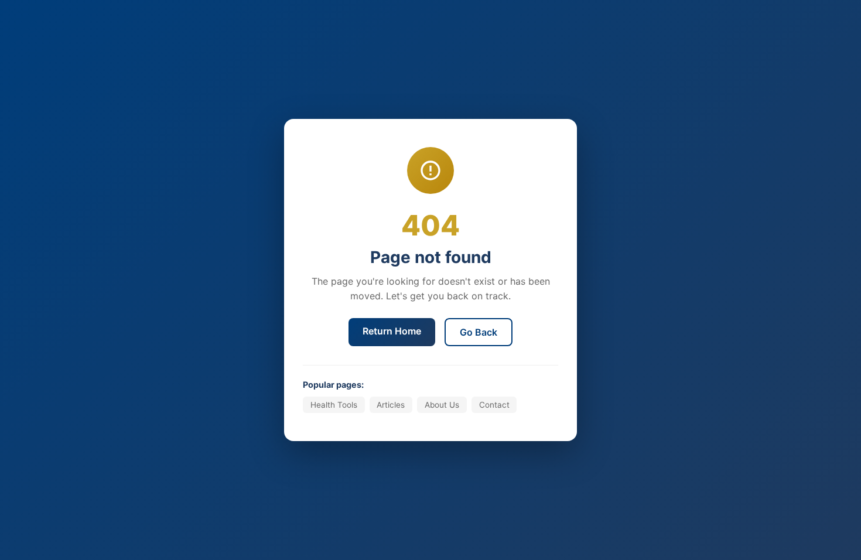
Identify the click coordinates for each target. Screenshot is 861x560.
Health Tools (333, 404)
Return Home (392, 331)
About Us (442, 404)
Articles (391, 404)
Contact (494, 404)
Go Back (478, 332)
